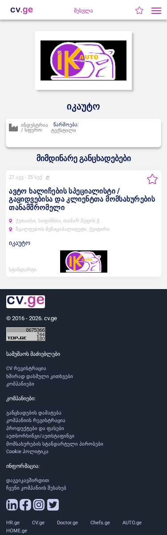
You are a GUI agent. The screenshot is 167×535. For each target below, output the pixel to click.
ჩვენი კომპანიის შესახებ (36, 488)
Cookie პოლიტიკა (27, 452)
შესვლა (83, 11)
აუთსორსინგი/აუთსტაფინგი (40, 436)
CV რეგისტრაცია (26, 368)
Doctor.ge (67, 523)
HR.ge (13, 523)
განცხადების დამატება (33, 413)
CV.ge (38, 523)
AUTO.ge (132, 523)
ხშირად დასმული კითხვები (39, 376)
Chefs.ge (100, 523)
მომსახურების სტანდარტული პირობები (54, 444)
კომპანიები (20, 384)
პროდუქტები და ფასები (35, 428)
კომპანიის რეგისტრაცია (35, 420)
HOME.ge (16, 531)
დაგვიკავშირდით (27, 480)
